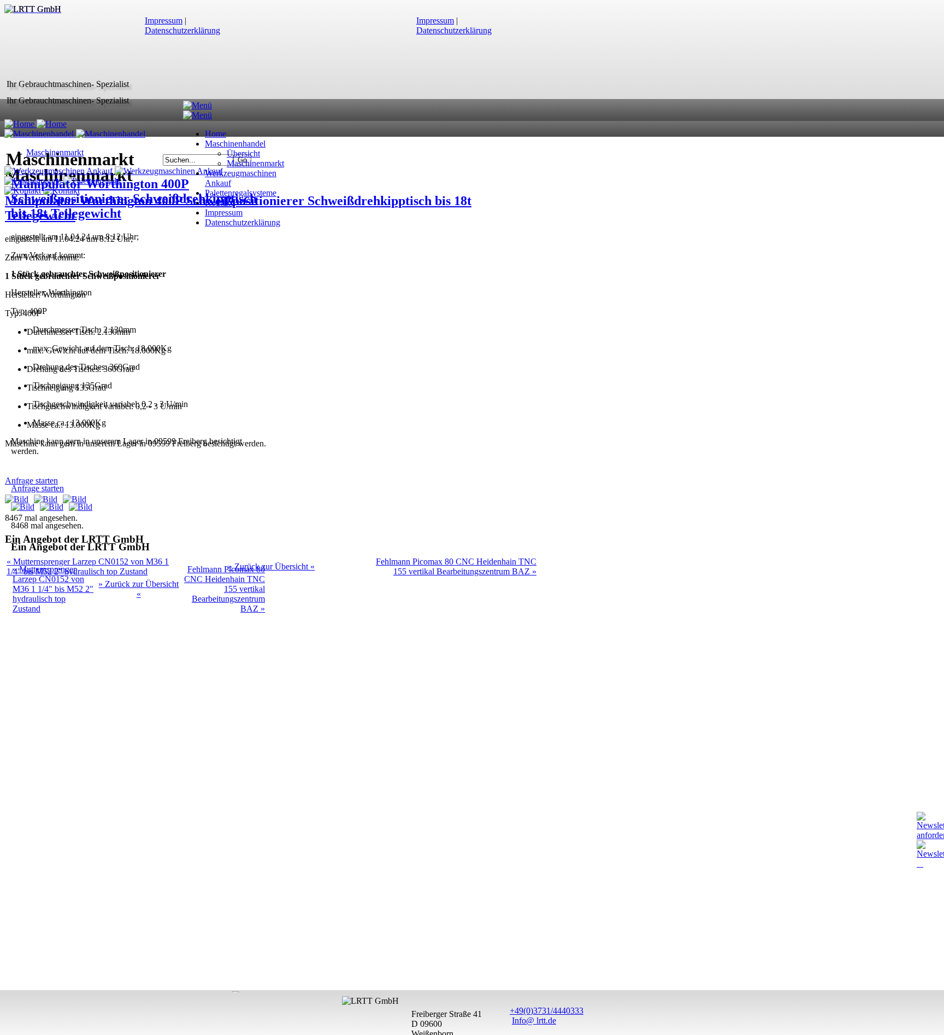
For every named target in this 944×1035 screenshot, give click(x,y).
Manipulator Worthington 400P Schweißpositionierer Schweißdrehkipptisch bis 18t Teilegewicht (134, 198)
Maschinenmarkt (255, 163)
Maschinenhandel (235, 143)
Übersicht (243, 153)
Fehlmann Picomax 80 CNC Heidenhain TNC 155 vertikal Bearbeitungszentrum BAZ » (456, 566)
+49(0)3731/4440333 (546, 1010)
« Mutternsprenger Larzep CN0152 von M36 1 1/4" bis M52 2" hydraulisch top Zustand (53, 589)
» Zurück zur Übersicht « (271, 566)
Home (215, 133)
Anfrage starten (37, 488)
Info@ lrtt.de (534, 1020)
